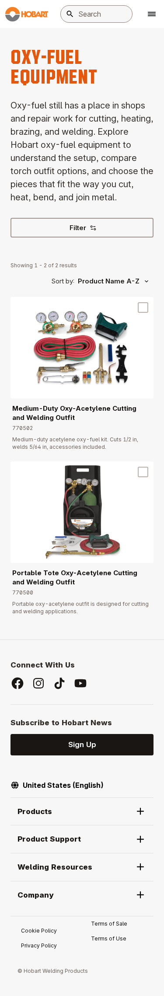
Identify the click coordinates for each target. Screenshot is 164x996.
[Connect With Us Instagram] (38, 683)
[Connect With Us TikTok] (59, 683)
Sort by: (62, 281)
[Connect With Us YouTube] (80, 683)
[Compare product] (143, 307)
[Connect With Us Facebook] (17, 683)
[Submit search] (70, 14)
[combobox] (96, 14)
